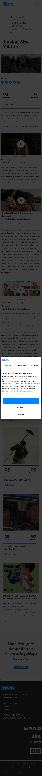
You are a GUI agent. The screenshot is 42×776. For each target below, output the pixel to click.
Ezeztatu (21, 414)
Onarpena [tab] (7, 366)
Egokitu (20, 407)
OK (21, 401)
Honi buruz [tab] (34, 366)
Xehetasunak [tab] (21, 366)
